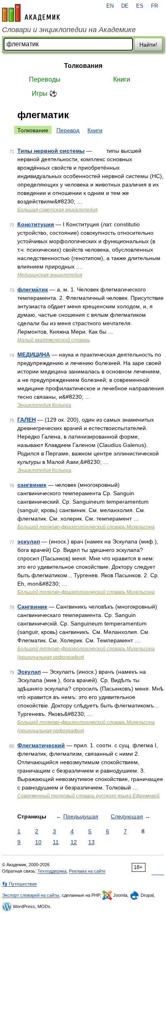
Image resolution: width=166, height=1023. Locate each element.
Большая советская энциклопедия (57, 210)
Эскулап (29, 671)
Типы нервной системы (51, 151)
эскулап (28, 541)
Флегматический (41, 745)
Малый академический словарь (53, 340)
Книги (121, 79)
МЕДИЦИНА (33, 354)
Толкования (83, 65)
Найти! (148, 44)
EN (110, 6)
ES (139, 6)
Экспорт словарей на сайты (30, 895)
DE (125, 6)
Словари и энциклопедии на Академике (69, 30)
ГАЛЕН (26, 419)
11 (56, 842)
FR (154, 6)
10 (38, 842)
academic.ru (31, 13)
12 (74, 842)
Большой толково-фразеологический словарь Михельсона (86, 527)
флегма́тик (32, 289)
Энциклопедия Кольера (44, 405)
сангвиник (31, 485)
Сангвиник (32, 606)
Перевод (67, 130)
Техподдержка (51, 871)
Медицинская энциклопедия (49, 275)
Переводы (44, 79)
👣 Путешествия (19, 884)
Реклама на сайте (87, 871)
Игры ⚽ (44, 93)
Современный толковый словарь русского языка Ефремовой (88, 796)
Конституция (35, 224)
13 (91, 842)
